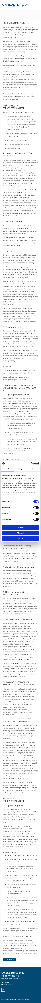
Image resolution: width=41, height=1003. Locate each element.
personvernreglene (31, 243)
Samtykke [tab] (7, 468)
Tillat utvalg (20, 533)
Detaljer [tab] (20, 468)
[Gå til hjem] (15, 5)
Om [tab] (33, 468)
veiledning (19, 94)
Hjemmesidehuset (14, 999)
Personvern (25, 999)
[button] (9, 959)
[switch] (36, 507)
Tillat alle (20, 527)
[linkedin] (3, 989)
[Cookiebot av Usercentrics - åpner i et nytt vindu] (30, 463)
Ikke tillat (20, 538)
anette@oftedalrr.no (16, 61)
